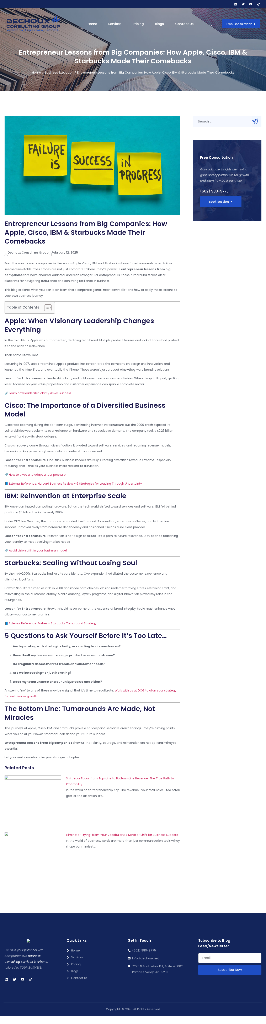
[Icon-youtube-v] (251, 4)
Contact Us (184, 24)
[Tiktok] (258, 4)
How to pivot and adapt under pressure (37, 475)
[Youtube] (22, 979)
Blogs (159, 24)
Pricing (138, 24)
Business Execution (59, 72)
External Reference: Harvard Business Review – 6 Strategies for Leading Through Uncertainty (75, 483)
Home (92, 24)
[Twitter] (14, 979)
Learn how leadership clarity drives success (40, 393)
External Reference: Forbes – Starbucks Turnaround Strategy (52, 623)
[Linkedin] (235, 4)
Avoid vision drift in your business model (38, 550)
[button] (210, 25)
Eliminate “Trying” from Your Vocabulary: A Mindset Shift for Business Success (122, 835)
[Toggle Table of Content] (45, 307)
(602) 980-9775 (214, 191)
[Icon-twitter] (243, 4)
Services (115, 24)
